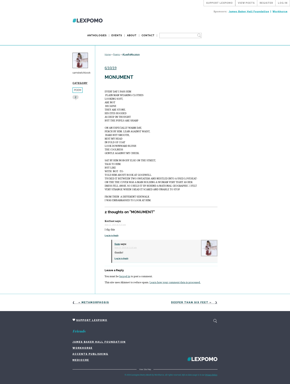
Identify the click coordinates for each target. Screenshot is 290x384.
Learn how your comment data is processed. (175, 282)
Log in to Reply (112, 235)
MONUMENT (119, 77)
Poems (116, 54)
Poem (77, 90)
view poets (246, 3)
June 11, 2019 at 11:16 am (125, 247)
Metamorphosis (95, 302)
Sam (117, 244)
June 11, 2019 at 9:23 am (115, 224)
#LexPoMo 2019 (131, 54)
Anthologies (97, 35)
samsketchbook (81, 72)
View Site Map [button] (145, 369)
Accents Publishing (90, 354)
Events (116, 35)
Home (108, 54)
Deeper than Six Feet (189, 302)
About (132, 35)
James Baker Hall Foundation (249, 11)
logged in (124, 276)
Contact (148, 35)
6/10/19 (111, 67)
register (266, 3)
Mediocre (80, 360)
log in (282, 3)
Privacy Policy (211, 375)
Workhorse (280, 11)
